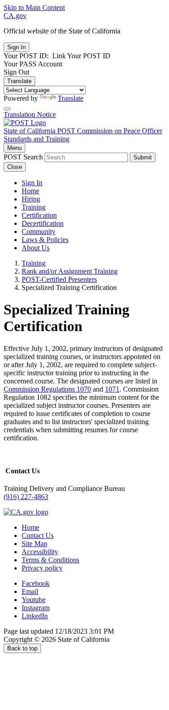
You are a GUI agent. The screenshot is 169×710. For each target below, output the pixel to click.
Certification (39, 215)
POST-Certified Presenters (59, 279)
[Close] (7, 108)
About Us (36, 248)
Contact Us (38, 535)
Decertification (43, 223)
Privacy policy (42, 568)
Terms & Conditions (50, 560)
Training (34, 207)
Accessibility (40, 552)
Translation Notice (30, 114)
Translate (19, 81)
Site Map (34, 543)
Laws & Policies (45, 239)
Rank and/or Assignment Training (70, 271)
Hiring (31, 199)
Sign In (32, 183)
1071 (112, 389)
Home (30, 191)
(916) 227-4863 (26, 496)
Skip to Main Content (34, 7)
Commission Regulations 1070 (47, 389)
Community (38, 231)
